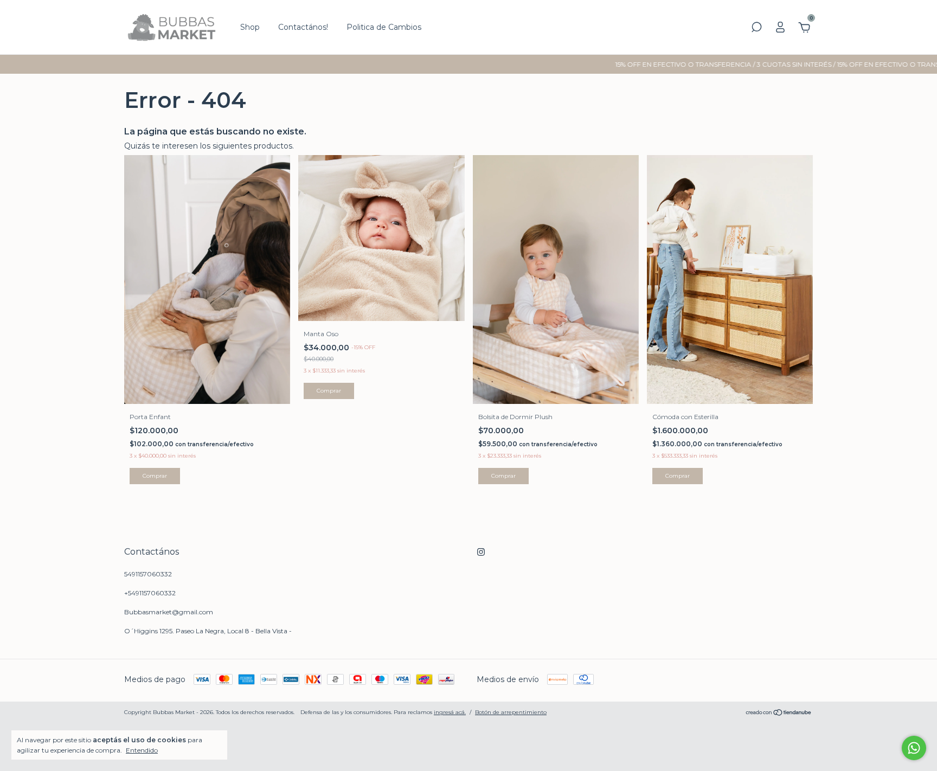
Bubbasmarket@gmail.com (168, 612)
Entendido (142, 750)
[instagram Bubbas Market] (481, 552)
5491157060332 (148, 574)
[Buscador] (756, 28)
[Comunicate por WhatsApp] (914, 748)
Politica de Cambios (383, 27)
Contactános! (303, 27)
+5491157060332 (150, 593)
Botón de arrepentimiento (511, 712)
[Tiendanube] (779, 713)
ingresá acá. (450, 712)
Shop (250, 27)
